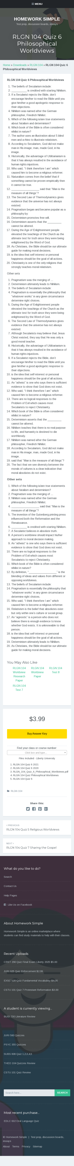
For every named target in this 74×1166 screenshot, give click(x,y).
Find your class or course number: (37, 748)
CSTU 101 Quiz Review (17, 1072)
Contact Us (10, 886)
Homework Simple (37, 19)
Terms (15, 1146)
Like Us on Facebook (20, 904)
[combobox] (37, 752)
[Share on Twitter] (28, 809)
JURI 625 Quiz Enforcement (20, 971)
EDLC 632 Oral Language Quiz (21, 1120)
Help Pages (10, 895)
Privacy (26, 1146)
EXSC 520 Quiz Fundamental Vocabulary (27, 980)
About (6, 1146)
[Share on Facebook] (34, 809)
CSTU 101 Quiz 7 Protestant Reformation (27, 989)
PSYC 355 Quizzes (15, 1044)
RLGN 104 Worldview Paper (37, 672)
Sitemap (37, 1146)
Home (6, 65)
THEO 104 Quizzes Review (19, 1063)
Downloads (20, 65)
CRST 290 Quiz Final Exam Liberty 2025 (27, 961)
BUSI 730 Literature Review (19, 1016)
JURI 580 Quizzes (14, 1035)
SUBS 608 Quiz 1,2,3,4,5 (18, 1053)
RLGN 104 (36, 65)
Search (8, 876)
